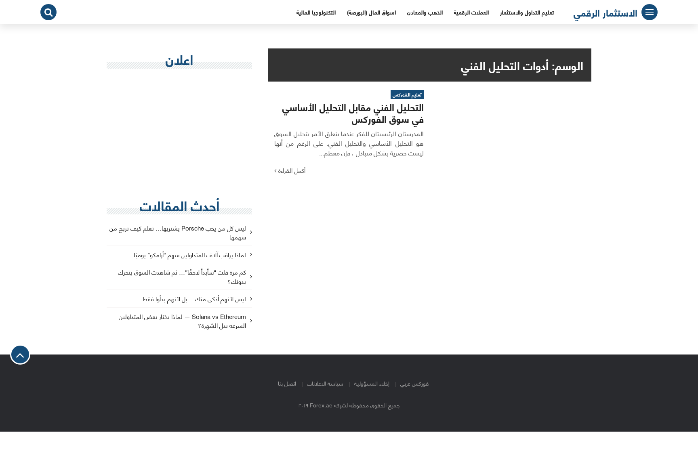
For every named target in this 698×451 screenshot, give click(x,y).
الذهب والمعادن (425, 12)
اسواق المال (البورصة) (371, 12)
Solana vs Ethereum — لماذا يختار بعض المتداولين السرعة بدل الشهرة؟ (182, 321)
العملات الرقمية (471, 12)
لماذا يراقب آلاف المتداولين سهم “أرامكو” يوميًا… (187, 255)
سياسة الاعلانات (325, 383)
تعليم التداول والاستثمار (527, 12)
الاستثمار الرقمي (605, 12)
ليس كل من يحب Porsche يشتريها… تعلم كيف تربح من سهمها (177, 233)
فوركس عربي (414, 383)
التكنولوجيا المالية (316, 12)
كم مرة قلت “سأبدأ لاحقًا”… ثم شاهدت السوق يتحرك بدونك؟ (182, 277)
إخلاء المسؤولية (371, 383)
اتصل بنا (287, 383)
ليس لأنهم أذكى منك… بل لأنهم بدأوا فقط (194, 299)
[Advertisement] (179, 133)
